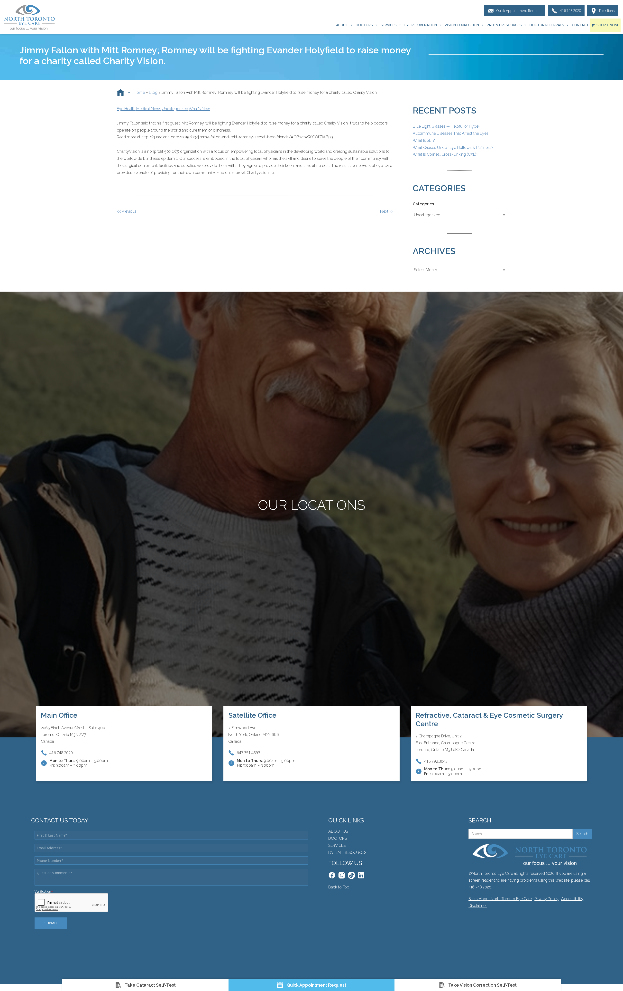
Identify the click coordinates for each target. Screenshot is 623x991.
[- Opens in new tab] (351, 875)
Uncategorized (175, 108)
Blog (153, 92)
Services (389, 25)
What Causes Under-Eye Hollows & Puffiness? (453, 147)
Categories (423, 204)
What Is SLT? (424, 140)
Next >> (386, 211)
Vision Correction (462, 25)
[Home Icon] (120, 92)
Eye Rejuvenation (420, 25)
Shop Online (607, 25)
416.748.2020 (479, 887)
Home (139, 92)
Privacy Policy (546, 898)
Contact (580, 25)
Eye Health (126, 108)
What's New (199, 108)
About (342, 25)
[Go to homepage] (29, 17)
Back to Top (338, 887)
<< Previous (127, 211)
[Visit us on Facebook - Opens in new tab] (332, 875)
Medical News (148, 108)
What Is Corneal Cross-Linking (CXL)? (445, 154)
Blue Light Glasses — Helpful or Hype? (446, 126)
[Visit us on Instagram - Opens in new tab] (341, 875)
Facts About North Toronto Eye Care (500, 898)
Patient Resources (504, 25)
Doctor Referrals (547, 25)
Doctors (364, 25)
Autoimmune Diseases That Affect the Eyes (450, 133)
